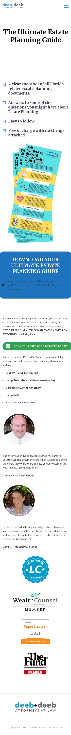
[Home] (12, 5)
